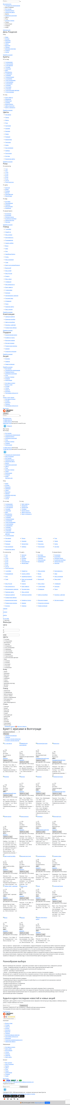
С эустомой (7, 664)
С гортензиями (8, 651)
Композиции (8, 24)
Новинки (7, 737)
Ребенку (6, 681)
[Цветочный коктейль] (10, 856)
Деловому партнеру (9, 683)
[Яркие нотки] (26, 886)
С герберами (7, 649)
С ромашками (8, 667)
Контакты (7, 391)
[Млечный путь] (59, 816)
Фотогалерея (8, 1050)
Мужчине (6, 675)
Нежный (6, 706)
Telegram (9, 426)
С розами (6, 639)
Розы (6, 19)
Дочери (6, 685)
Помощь (7, 404)
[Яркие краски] (10, 816)
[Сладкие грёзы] (59, 856)
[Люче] (43, 886)
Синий (6, 713)
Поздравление (8, 692)
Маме (5, 671)
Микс (5, 659)
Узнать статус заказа (8, 397)
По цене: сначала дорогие (12, 740)
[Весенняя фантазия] (43, 743)
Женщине (6, 673)
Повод (7, 22)
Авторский (7, 716)
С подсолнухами (8, 656)
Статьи (7, 388)
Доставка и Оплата (10, 399)
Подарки (7, 25)
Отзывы (7, 386)
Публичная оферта (10, 1041)
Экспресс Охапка (9, 20)
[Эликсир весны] (26, 816)
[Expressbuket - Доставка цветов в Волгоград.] (8, 410)
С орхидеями (7, 654)
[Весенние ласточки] (26, 856)
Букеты (7, 14)
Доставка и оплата (10, 383)
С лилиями (7, 661)
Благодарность (8, 699)
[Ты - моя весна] (10, 743)
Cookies (33, 1094)
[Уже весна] (43, 816)
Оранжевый (7, 723)
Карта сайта (8, 1049)
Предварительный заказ (42, 758)
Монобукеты (7, 642)
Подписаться (23, 1005)
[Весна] (10, 917)
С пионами (7, 666)
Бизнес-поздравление (10, 697)
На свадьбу (7, 700)
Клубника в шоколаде (11, 15)
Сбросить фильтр (21, 726)
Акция (6, 27)
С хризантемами (8, 652)
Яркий (5, 718)
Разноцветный (8, 715)
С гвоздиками (7, 646)
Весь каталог (8, 1062)
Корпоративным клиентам (12, 1035)
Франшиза (8, 1038)
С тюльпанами (8, 641)
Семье (6, 680)
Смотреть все (6, 30)
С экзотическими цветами (11, 657)
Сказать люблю (8, 695)
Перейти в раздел (8, 55)
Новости (7, 389)
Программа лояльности (11, 393)
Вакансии (7, 1031)
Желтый (6, 720)
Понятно (47, 1102)
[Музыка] (26, 917)
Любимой (6, 678)
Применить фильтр (10, 726)
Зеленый (6, 711)
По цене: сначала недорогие (13, 739)
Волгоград (6, 408)
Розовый (6, 721)
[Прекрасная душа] (59, 777)
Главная (5, 608)
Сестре (6, 686)
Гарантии (7, 1055)
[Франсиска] (59, 743)
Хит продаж (8, 9)
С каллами (7, 662)
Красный (6, 710)
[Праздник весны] (43, 856)
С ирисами (7, 644)
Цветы (7, 17)
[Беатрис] (26, 777)
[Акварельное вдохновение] (26, 744)
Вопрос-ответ (9, 385)
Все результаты (7, 4)
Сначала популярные (11, 735)
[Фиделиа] (10, 777)
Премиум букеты (9, 10)
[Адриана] (43, 777)
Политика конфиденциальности (13, 1040)
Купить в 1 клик (8, 760)
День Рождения (9, 7)
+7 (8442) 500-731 (7, 420)
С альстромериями (9, 647)
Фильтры (6, 734)
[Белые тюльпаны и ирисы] (43, 918)
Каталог (6, 413)
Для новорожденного (10, 702)
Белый (6, 708)
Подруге (6, 676)
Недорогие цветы (10, 12)
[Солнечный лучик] (59, 886)
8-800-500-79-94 (7, 423)
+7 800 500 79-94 (7, 449)
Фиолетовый (7, 725)
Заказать (5, 758)
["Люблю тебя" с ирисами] (10, 886)
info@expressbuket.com (27, 1082)
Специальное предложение (12, 5)
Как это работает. (39, 1102)
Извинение (7, 690)
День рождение (8, 694)
